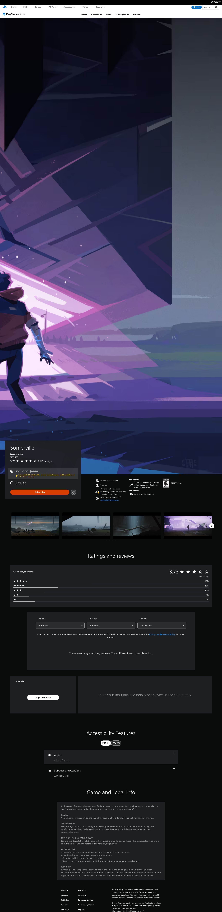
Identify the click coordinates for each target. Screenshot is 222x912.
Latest (84, 14)
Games (37, 7)
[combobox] (60, 625)
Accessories (69, 7)
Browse (136, 14)
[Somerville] (35, 525)
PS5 (25, 7)
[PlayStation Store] (14, 14)
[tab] (106, 743)
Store (13, 7)
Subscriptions (122, 14)
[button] (109, 500)
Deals (108, 14)
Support (99, 7)
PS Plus (52, 7)
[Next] (211, 525)
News (85, 7)
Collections (96, 14)
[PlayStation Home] (5, 7)
